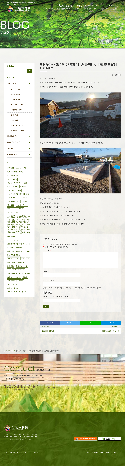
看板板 (26, 194)
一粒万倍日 (11, 237)
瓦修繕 (25, 277)
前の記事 (47, 327)
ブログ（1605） (12, 84)
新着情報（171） (12, 154)
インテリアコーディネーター (17, 292)
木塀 (28, 251)
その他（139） (16, 94)
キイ (9, 270)
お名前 (45, 271)
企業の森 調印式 (48, 331)
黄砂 (25, 183)
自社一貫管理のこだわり (65, 9)
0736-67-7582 (23, 386)
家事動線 (21, 262)
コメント (47, 250)
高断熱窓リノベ (18, 270)
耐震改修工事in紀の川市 (110, 331)
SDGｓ (18, 168)
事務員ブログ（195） (14, 142)
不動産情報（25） (13, 136)
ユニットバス (22, 198)
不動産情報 (88, 9)
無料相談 (111, 5)
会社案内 (115, 9)
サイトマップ (36, 452)
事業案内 (52, 9)
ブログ (108, 9)
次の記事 (114, 327)
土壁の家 (24, 201)
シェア (50, 323)
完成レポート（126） (18, 105)
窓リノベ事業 (12, 179)
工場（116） (15, 115)
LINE (90, 323)
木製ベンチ (11, 198)
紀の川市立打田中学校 (15, 172)
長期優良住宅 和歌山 (15, 281)
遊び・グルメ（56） (18, 131)
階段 (25, 168)
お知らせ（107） (16, 89)
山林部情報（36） (17, 110)
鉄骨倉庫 (23, 187)
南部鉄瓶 (10, 168)
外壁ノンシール (21, 266)
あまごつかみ (24, 244)
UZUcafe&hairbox (14, 248)
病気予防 (10, 251)
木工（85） (15, 120)
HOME (45, 9)
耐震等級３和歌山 (13, 255)
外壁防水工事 (12, 244)
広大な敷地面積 (13, 175)
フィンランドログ (13, 284)
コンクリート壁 (13, 212)
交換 (22, 259)
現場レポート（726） (18, 125)
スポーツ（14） (16, 100)
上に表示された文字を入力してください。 (58, 296)
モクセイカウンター (14, 183)
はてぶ (111, 323)
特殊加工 (10, 205)
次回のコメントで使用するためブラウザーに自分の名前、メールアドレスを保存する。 (73, 288)
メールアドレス (48, 280)
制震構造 (10, 266)
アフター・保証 (99, 9)
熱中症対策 (20, 251)
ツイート (71, 323)
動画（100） (11, 148)
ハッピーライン (21, 205)
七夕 (9, 187)
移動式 (15, 187)
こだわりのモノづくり (15, 240)
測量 (19, 190)
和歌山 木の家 (13, 288)
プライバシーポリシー (24, 452)
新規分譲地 (11, 262)
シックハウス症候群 (14, 194)
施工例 (77, 9)
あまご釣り (11, 190)
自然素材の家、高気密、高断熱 (18, 273)
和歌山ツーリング (13, 277)
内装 (28, 259)
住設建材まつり (13, 201)
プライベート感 (13, 259)
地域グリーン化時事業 (15, 209)
